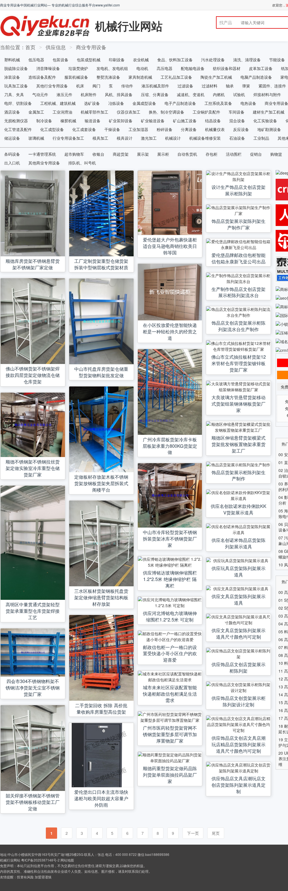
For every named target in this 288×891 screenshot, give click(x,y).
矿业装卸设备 (120, 120)
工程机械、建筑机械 (58, 103)
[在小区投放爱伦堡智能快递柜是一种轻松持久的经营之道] (170, 292)
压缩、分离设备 (154, 94)
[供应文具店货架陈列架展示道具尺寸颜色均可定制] (238, 620)
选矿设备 (92, 103)
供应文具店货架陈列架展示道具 (239, 599)
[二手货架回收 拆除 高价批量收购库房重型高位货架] (101, 658)
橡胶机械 (68, 120)
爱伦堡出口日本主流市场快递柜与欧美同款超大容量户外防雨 (101, 798)
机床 (80, 86)
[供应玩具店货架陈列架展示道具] (238, 561)
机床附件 (88, 94)
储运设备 (12, 138)
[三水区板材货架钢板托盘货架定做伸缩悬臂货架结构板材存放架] (101, 543)
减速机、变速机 (190, 94)
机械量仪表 (215, 129)
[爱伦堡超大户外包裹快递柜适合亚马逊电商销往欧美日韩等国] (170, 203)
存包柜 (211, 154)
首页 (30, 47)
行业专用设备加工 (68, 138)
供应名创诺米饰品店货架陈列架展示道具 (239, 543)
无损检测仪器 (16, 120)
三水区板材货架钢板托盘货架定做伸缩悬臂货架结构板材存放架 (101, 597)
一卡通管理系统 (42, 154)
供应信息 (56, 47)
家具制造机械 (140, 77)
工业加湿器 (138, 129)
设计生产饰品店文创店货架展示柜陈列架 (239, 190)
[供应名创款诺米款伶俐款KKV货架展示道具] (238, 495)
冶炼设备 (116, 103)
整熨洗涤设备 (108, 77)
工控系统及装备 (218, 103)
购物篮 (276, 154)
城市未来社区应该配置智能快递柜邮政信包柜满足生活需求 (170, 694)
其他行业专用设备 (52, 86)
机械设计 (173, 138)
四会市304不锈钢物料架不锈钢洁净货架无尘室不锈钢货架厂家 (33, 687)
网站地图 (67, 860)
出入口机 (12, 163)
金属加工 (36, 112)
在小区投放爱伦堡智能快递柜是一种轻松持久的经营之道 (170, 331)
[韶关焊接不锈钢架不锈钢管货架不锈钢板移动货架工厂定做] (33, 748)
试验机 (239, 94)
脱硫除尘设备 (16, 68)
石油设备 (237, 138)
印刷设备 (117, 59)
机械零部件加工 (94, 112)
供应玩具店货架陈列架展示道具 (239, 571)
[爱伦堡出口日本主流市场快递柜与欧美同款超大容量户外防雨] (101, 755)
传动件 (127, 86)
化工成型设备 (52, 129)
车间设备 (236, 112)
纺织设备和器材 (226, 68)
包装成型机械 (88, 59)
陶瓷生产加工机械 (216, 77)
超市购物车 (74, 154)
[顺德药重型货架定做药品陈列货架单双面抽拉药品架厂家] (170, 758)
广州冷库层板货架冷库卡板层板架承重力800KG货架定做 (170, 446)
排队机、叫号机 (82, 163)
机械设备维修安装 (205, 138)
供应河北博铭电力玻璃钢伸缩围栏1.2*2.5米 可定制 (170, 616)
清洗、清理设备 (247, 59)
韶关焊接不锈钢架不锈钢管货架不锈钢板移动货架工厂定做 (33, 802)
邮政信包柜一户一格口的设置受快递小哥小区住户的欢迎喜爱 (170, 653)
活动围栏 (234, 154)
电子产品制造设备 (180, 103)
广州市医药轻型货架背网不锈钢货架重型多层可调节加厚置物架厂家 (170, 734)
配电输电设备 (192, 68)
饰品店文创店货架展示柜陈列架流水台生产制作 (239, 326)
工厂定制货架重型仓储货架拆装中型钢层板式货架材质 (101, 264)
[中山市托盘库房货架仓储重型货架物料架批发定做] (101, 321)
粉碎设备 (164, 129)
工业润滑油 (62, 112)
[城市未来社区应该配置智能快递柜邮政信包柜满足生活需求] (170, 677)
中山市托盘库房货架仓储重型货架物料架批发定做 (101, 372)
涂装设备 (12, 77)
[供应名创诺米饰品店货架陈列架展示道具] (238, 529)
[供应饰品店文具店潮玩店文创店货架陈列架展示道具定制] (238, 768)
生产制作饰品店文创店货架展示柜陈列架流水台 (239, 292)
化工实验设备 (265, 120)
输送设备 (92, 120)
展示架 (143, 154)
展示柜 (163, 154)
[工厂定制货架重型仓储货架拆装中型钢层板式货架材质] (101, 213)
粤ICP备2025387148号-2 (40, 860)
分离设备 (189, 129)
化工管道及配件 (18, 129)
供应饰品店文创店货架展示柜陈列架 (239, 667)
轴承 (230, 86)
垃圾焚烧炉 (78, 68)
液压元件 (64, 94)
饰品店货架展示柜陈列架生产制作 (239, 475)
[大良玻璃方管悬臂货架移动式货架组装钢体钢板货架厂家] (238, 387)
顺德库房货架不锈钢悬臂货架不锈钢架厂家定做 (33, 264)
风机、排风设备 (118, 94)
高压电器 (164, 68)
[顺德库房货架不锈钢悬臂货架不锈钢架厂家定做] (33, 213)
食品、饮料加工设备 (175, 59)
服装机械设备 (76, 77)
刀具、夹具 (14, 94)
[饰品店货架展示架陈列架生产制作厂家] (238, 210)
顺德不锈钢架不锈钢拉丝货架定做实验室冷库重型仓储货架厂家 (33, 468)
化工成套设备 (84, 129)
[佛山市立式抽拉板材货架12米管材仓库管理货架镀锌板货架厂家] (238, 346)
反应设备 (241, 129)
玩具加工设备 (16, 86)
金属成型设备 (144, 103)
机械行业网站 (129, 26)
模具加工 (100, 138)
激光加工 (149, 138)
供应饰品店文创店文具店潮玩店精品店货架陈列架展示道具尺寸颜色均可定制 (239, 744)
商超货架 (121, 154)
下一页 (193, 833)
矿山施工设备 (185, 120)
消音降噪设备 (48, 68)
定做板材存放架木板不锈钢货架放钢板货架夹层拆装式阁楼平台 (101, 483)
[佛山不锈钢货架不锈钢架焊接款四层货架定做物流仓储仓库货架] (33, 321)
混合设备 (237, 120)
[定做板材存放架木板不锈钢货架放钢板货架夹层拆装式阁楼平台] (101, 429)
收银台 (98, 154)
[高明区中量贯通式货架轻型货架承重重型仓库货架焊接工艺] (33, 543)
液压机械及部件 (155, 86)
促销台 (256, 154)
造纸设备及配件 (42, 77)
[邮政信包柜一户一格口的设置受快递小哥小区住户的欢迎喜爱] (170, 637)
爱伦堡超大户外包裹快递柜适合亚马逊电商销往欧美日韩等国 (170, 246)
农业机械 (141, 59)
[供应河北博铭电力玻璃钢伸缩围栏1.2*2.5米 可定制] (170, 603)
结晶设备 (213, 120)
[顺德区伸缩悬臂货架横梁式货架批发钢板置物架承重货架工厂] (238, 427)
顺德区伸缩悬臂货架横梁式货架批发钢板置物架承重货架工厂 (239, 444)
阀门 (96, 86)
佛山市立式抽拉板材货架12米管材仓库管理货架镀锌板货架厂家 (238, 363)
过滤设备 (185, 86)
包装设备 (60, 59)
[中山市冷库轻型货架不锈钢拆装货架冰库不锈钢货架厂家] (170, 495)
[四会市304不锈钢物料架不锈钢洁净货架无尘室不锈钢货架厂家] (33, 652)
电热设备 (248, 103)
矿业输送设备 (153, 120)
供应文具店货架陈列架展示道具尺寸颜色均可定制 (239, 633)
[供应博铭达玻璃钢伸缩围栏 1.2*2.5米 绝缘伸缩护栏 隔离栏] (170, 562)
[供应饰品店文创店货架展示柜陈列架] (238, 654)
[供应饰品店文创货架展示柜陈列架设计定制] (238, 687)
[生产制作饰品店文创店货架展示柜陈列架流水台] (238, 278)
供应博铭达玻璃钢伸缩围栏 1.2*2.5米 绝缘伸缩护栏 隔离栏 (170, 579)
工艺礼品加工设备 (176, 77)
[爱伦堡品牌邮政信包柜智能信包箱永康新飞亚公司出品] (238, 244)
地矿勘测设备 (269, 129)
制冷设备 (44, 120)
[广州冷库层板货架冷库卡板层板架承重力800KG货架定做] (170, 392)
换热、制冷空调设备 (166, 112)
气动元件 (40, 94)
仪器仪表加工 (128, 112)
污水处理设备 (213, 59)
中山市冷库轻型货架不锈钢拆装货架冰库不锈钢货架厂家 (170, 538)
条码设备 (12, 154)
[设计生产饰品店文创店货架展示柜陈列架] (238, 176)
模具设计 (124, 138)
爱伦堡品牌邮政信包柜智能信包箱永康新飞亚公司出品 (239, 258)
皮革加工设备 (261, 68)
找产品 (225, 22)
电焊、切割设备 (18, 103)
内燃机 (219, 94)
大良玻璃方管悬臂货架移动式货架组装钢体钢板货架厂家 (239, 403)
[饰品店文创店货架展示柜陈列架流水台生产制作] (238, 312)
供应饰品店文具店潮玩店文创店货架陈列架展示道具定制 (239, 785)
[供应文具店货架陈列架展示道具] (238, 589)
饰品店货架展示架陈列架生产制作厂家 (239, 224)
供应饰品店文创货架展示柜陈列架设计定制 (239, 701)
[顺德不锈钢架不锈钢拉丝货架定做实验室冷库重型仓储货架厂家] (33, 425)
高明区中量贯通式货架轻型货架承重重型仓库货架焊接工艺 (33, 611)
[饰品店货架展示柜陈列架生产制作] (238, 465)
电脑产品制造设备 (256, 77)
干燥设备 (112, 129)
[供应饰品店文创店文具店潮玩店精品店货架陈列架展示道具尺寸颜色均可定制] (238, 724)
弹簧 (246, 86)
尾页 (216, 833)
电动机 (142, 68)
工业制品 (261, 138)
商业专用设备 (91, 47)
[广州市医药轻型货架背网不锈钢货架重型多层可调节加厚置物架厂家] (170, 717)
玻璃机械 (36, 138)
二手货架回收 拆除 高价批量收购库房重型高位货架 (101, 708)
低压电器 (36, 59)
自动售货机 (187, 154)
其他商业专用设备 (44, 163)
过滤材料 (209, 86)
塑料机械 (12, 59)
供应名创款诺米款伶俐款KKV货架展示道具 (238, 509)
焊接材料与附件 (267, 94)
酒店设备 (12, 112)
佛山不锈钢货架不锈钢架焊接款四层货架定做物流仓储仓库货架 (33, 375)
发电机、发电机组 (112, 68)
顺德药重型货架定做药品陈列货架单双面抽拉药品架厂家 (170, 774)
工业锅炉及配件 (206, 112)
